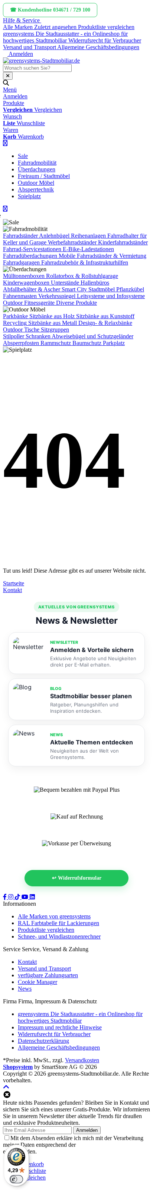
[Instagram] (11, 897)
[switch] (16, 1179)
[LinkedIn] (32, 897)
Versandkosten (82, 1060)
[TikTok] (18, 897)
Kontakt (12, 590)
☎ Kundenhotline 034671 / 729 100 (50, 10)
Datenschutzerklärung (102, 1145)
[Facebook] (5, 897)
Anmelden (87, 1130)
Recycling (15, 323)
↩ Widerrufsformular (76, 878)
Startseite (13, 583)
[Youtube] (26, 897)
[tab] (31, 1164)
